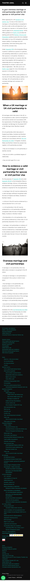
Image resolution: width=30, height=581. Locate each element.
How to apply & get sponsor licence (10, 341)
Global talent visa (8, 433)
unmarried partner (18, 30)
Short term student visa (11, 449)
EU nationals (5, 455)
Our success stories (8, 361)
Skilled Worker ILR (6, 333)
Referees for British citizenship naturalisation (16, 488)
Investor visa (7, 413)
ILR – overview (7, 476)
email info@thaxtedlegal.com (9, 533)
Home (3, 357)
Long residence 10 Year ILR (10, 478)
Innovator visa (7, 411)
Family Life (16, 32)
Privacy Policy (5, 573)
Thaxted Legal (8, 3)
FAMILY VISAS (7, 425)
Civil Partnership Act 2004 (20, 309)
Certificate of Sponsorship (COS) (12, 381)
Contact (6, 365)
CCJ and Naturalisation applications (14, 492)
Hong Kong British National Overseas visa (14, 437)
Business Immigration (7, 547)
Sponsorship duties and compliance (10, 349)
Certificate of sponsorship (8, 342)
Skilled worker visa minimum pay (15, 394)
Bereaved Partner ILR (9, 484)
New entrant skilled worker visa (14, 396)
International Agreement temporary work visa (16, 387)
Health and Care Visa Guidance (13, 400)
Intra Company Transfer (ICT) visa (14, 405)
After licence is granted (7, 352)
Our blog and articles (9, 363)
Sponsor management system (13, 529)
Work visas (6, 390)
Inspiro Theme (11, 577)
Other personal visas (9, 443)
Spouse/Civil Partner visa (12, 426)
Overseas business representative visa (11, 567)
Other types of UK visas (9, 421)
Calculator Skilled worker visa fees (14, 507)
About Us (4, 550)
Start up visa (7, 409)
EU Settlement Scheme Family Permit (13, 459)
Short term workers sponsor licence (10, 351)
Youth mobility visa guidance (11, 439)
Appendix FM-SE (6, 181)
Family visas (5, 69)
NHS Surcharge (7, 519)
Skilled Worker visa (6, 347)
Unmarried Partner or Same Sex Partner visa (12, 334)
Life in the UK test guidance (12, 500)
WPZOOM (19, 577)
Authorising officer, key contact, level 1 (15, 527)
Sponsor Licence (6, 339)
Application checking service (11, 517)
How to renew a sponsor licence (13, 372)
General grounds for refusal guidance (13, 515)
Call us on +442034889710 (8, 531)
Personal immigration (7, 331)
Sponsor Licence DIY (7, 344)
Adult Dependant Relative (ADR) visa (14, 445)
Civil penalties (5, 346)
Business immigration (7, 389)
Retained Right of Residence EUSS (12, 464)
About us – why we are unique (11, 359)
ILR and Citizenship (6, 474)
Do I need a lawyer (6, 504)
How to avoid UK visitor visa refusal (14, 419)
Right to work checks (11, 376)
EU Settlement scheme (9, 457)
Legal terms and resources (10, 523)
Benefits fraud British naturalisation (14, 468)
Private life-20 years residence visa (14, 447)
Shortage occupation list (13, 398)
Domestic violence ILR (9, 482)
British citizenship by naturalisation (12, 490)
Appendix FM (9, 49)
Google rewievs (5, 536)
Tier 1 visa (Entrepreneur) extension (12, 415)
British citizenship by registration (11, 486)
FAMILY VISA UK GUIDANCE (9, 329)
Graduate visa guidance (9, 441)
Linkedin (4, 537)
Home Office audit (10, 378)
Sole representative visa (9, 407)
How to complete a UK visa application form (14, 510)
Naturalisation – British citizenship (12, 466)
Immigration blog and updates (9, 549)
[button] (3, 578)
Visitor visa (6, 417)
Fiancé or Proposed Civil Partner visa (14, 431)
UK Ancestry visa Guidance (8, 328)
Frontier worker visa (10, 402)
